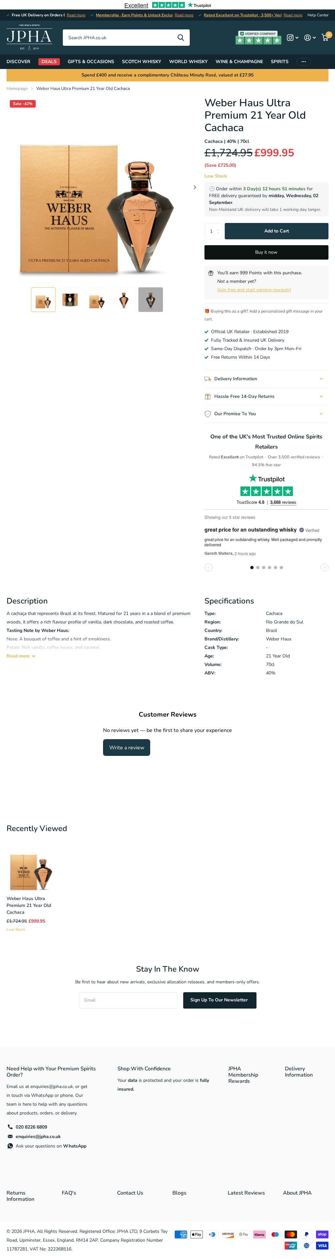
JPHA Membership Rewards (243, 1075)
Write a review (126, 747)
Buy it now (266, 252)
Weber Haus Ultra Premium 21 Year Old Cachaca (29, 905)
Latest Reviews (246, 1193)
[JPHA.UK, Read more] (293, 37)
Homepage (17, 89)
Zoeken (181, 37)
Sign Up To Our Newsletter (219, 1000)
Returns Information (20, 1196)
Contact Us (130, 1193)
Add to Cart (276, 231)
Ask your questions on (51, 1146)
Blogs (179, 1193)
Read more (76, 15)
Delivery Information (299, 1072)
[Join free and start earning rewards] (254, 290)
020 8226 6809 (31, 1127)
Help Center (318, 15)
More (303, 62)
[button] (195, 187)
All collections (18, 62)
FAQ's (69, 1193)
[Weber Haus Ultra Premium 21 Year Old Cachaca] (31, 866)
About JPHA (297, 1193)
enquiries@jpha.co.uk (38, 1136)
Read (18, 656)
